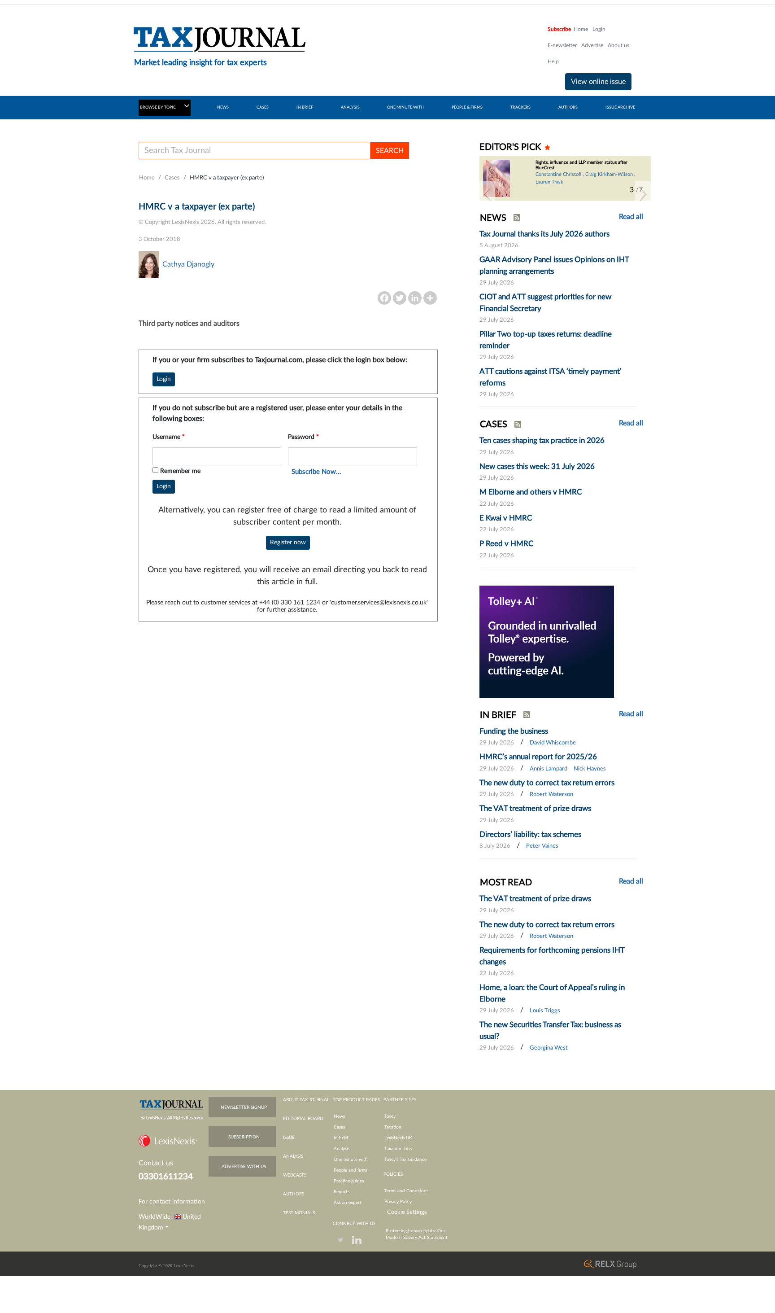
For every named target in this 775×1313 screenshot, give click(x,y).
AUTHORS (568, 107)
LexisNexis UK (398, 1138)
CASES (263, 107)
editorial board (303, 1118)
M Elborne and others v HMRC (530, 492)
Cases (172, 178)
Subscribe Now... (316, 471)
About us (618, 45)
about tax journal (306, 1100)
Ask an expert (347, 1202)
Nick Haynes (590, 769)
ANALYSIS (350, 107)
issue (289, 1137)
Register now (288, 542)
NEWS (223, 107)
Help (553, 61)
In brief (341, 1138)
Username (168, 437)
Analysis (341, 1149)
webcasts (294, 1175)
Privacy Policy (398, 1201)
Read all (631, 216)
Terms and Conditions (406, 1191)
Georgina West (549, 1048)
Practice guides (349, 1181)
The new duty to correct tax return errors (546, 783)
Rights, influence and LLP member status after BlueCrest (581, 165)
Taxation (392, 1127)
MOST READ (506, 882)
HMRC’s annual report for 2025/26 (538, 757)
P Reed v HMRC (506, 543)
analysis (293, 1156)
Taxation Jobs (398, 1149)
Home (581, 29)
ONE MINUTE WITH (405, 107)
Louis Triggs (545, 1011)
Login (598, 29)
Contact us (156, 1163)
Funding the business (513, 731)
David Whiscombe (553, 743)
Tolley (390, 1116)
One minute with (351, 1159)
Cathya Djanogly (188, 264)
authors (293, 1194)
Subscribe (559, 29)
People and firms (350, 1170)
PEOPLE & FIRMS (467, 107)
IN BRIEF (304, 107)
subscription (244, 1137)
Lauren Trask (549, 181)
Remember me (180, 471)
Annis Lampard (548, 769)
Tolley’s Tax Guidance (405, 1159)
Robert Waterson (551, 794)
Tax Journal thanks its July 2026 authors (544, 234)
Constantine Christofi (558, 174)
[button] (487, 194)
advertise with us (244, 1166)
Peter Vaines (542, 846)
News (339, 1116)
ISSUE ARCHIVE (620, 107)
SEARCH (390, 150)
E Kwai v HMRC (505, 518)
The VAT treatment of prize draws (535, 808)
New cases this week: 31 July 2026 (537, 466)
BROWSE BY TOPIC (158, 107)
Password (303, 437)
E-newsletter (562, 45)
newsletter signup (244, 1107)
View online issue (598, 81)
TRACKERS (520, 107)
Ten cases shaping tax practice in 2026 (542, 440)
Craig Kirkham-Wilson (609, 174)
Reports (341, 1192)
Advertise (592, 45)
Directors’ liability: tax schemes (530, 834)
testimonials (299, 1213)
